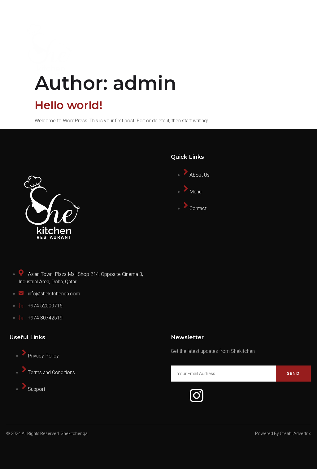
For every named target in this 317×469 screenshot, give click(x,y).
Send (293, 373)
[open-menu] (307, 51)
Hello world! (68, 105)
